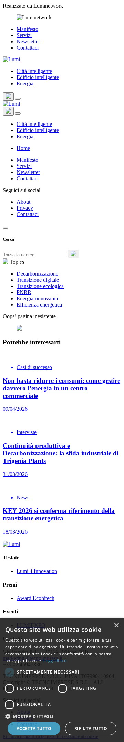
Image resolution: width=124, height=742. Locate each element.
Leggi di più (54, 661)
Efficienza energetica (39, 305)
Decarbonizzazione (37, 274)
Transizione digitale (38, 280)
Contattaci (28, 48)
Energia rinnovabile (38, 298)
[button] (62, 716)
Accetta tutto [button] (34, 728)
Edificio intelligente (38, 77)
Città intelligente (34, 71)
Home (23, 148)
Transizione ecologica (40, 286)
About (23, 202)
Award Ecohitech (35, 598)
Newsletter (28, 41)
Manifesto (27, 29)
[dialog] (62, 680)
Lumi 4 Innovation (37, 571)
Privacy (25, 208)
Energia (25, 83)
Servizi (24, 35)
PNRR (24, 292)
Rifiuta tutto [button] (90, 728)
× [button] (116, 625)
